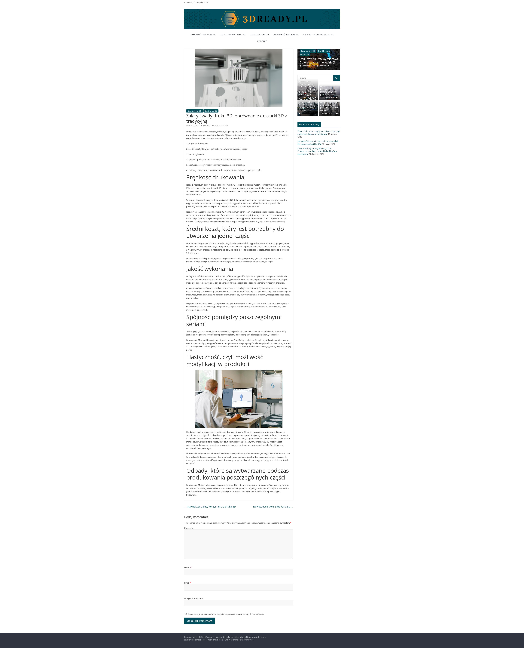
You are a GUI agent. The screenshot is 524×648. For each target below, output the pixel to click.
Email (187, 582)
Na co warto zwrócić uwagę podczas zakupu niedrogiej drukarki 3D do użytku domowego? (308, 91)
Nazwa (188, 567)
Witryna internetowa (193, 598)
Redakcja (207, 125)
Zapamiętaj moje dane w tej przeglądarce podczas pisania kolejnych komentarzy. (226, 614)
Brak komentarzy (221, 125)
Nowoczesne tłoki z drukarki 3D (273, 506)
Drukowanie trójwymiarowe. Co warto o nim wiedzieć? (311, 60)
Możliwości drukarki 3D (202, 34)
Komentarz (189, 528)
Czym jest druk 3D (259, 34)
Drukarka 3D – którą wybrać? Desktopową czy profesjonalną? (328, 93)
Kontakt (262, 41)
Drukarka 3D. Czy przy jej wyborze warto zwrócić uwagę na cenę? (307, 106)
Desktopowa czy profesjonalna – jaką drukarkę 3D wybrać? (329, 109)
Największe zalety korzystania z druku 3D (210, 506)
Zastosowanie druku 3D (232, 34)
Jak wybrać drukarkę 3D (285, 34)
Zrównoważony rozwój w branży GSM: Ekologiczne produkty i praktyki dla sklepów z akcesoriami (317, 154)
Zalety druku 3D (211, 111)
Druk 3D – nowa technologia (318, 34)
